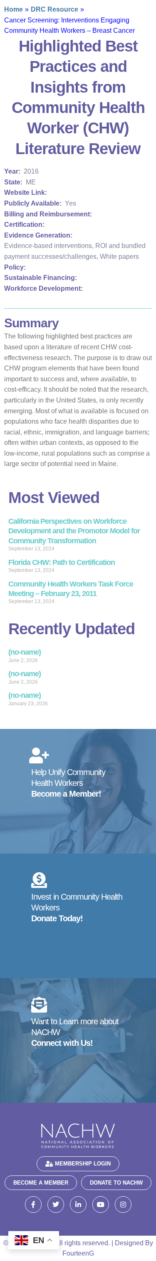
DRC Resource (54, 9)
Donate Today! (57, 918)
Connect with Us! (62, 1043)
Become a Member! (66, 793)
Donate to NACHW (116, 1183)
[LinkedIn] (78, 1204)
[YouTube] (100, 1204)
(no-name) (24, 652)
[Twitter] (55, 1204)
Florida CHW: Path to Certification (61, 562)
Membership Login (83, 1163)
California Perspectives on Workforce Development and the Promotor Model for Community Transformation (74, 531)
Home (13, 9)
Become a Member (40, 1183)
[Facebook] (33, 1204)
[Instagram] (123, 1204)
